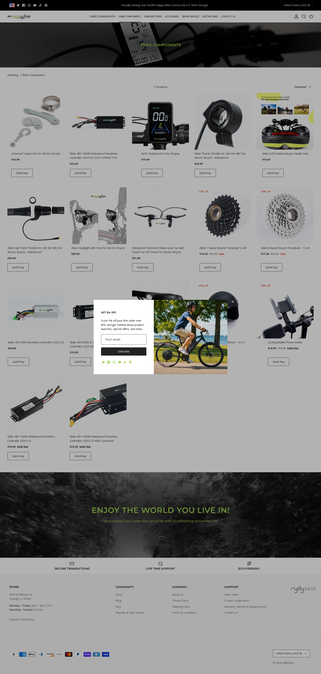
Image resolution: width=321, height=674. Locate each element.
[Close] (223, 304)
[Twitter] (103, 362)
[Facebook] (108, 362)
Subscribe (123, 351)
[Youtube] (119, 362)
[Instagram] (114, 362)
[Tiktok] (125, 362)
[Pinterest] (130, 362)
